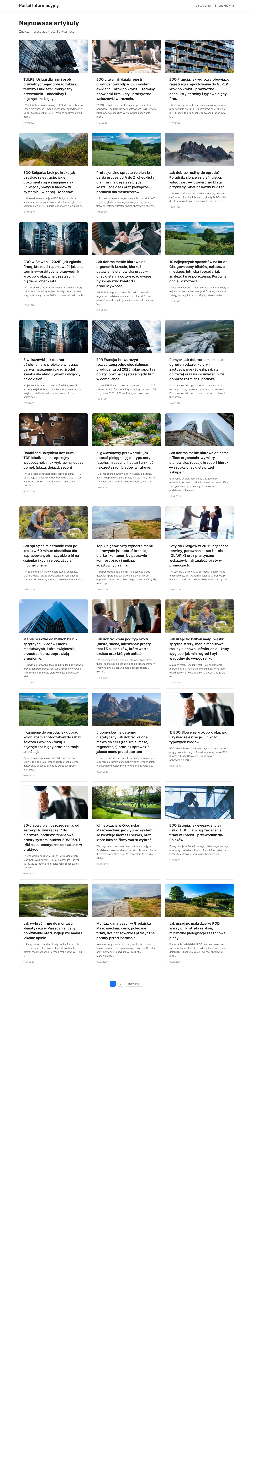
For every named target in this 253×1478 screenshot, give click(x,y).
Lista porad (203, 5)
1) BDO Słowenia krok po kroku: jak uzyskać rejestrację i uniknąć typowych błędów (197, 737)
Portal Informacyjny (39, 5)
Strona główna (224, 5)
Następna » (134, 983)
